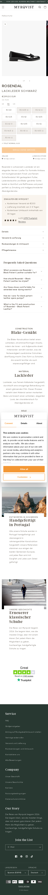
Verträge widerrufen (14, 738)
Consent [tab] (9, 423)
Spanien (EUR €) (14, 873)
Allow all (24, 469)
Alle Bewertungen (13, 760)
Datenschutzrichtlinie (15, 799)
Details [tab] (24, 423)
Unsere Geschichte (14, 782)
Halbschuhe (7, 16)
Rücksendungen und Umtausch (19, 749)
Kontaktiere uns (12, 755)
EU (8, 104)
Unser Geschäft (12, 777)
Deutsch (34, 873)
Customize (22, 477)
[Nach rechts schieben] (30, 81)
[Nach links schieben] (18, 81)
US (14, 104)
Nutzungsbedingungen (15, 794)
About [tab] (39, 423)
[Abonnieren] (40, 847)
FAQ (7, 721)
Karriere (9, 788)
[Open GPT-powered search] (39, 7)
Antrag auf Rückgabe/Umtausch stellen (23, 732)
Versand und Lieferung (15, 743)
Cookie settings (24, 886)
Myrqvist (26, 890)
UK (3, 104)
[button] (3, 7)
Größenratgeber (12, 726)
